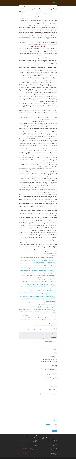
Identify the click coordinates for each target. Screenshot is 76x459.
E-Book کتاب (35, 437)
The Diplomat (35, 441)
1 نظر (55, 333)
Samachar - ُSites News (34, 444)
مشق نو (36, 440)
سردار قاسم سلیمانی (26, 58)
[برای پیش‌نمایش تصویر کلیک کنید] (38, 13)
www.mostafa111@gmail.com (42, 338)
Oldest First (55, 352)
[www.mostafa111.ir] (54, 2)
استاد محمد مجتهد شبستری (33, 448)
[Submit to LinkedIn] (54, 331)
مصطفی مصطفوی (47, 337)
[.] (55, 6)
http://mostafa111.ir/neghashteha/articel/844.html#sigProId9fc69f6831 (46, 325)
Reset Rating (55, 420)
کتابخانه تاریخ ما (35, 445)
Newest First (55, 353)
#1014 (54, 357)
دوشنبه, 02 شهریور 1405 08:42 (23, 445)
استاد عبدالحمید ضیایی (34, 449)
